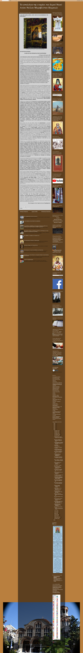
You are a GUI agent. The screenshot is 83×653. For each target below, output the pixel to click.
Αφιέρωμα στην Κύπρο (56, 386)
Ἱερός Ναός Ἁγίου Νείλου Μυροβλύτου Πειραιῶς (58, 250)
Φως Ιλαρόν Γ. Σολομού (57, 465)
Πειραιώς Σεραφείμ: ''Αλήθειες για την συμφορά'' (57, 486)
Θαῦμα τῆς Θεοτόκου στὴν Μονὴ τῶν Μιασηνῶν (58, 549)
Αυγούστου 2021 (57, 435)
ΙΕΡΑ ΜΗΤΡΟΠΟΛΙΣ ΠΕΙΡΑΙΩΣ (57, 585)
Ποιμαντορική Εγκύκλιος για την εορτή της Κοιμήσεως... (58, 473)
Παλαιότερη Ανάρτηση (45, 211)
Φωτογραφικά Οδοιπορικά (56, 414)
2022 (54, 428)
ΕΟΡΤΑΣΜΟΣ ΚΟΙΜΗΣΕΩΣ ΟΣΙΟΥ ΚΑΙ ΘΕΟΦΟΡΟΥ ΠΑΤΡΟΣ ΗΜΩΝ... (58, 478)
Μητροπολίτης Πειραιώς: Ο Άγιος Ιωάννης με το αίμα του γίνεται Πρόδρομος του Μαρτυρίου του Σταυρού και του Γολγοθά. (58, 580)
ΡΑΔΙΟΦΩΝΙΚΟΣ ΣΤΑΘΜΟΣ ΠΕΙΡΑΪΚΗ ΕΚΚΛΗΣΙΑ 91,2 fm (57, 587)
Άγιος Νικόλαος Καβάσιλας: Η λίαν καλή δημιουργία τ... (58, 483)
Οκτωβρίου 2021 (57, 433)
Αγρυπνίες (54, 380)
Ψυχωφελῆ (54, 415)
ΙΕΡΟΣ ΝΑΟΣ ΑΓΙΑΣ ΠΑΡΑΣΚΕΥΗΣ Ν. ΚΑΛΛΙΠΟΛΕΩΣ (58, 589)
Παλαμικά (54, 402)
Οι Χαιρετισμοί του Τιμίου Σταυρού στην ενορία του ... (58, 438)
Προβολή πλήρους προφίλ (57, 252)
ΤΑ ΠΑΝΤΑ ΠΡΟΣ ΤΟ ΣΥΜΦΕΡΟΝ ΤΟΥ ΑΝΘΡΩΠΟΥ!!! (57, 455)
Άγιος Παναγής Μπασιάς (56, 379)
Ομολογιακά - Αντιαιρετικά (26, 208)
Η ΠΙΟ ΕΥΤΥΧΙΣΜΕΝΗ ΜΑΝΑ (28, 259)
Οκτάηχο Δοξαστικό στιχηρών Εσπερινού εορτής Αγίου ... (57, 467)
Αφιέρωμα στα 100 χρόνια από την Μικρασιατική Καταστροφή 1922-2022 (57, 384)
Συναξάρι (54, 410)
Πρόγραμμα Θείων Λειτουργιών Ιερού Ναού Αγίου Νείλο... (58, 492)
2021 (54, 429)
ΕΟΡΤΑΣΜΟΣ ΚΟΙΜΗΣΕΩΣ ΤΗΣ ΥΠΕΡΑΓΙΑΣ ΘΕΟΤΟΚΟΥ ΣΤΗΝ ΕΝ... (58, 502)
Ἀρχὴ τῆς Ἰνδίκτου (56, 546)
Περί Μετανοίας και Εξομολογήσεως (55, 405)
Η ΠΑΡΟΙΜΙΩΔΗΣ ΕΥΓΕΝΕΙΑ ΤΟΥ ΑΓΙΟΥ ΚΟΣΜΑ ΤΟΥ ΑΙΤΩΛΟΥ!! (58, 443)
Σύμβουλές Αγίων (55, 409)
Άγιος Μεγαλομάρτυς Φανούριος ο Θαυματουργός (31, 240)
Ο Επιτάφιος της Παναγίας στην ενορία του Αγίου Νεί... (58, 470)
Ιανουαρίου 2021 (57, 518)
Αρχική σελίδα (34, 211)
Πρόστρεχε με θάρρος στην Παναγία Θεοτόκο (31, 245)
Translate (60, 96)
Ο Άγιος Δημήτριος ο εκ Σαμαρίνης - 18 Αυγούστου (57, 463)
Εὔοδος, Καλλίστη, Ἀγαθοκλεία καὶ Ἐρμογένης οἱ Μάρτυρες (58, 551)
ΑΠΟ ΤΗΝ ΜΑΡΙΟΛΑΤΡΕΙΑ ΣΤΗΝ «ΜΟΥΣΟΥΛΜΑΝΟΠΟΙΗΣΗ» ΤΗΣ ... (58, 508)
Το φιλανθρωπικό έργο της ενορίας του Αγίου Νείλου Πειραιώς (57, 412)
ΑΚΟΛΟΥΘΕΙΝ (55, 590)
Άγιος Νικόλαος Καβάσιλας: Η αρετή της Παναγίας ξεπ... (58, 452)
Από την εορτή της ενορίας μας (57, 382)
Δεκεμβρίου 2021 (57, 430)
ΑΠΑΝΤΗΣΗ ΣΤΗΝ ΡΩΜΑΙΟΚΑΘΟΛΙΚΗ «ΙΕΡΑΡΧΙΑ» (57, 505)
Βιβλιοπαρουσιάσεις (56, 389)
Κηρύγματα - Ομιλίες (56, 395)
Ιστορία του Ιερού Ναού (56, 391)
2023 (54, 427)
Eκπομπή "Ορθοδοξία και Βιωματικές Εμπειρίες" (56, 417)
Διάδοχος (59, 538)
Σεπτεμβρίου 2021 (57, 434)
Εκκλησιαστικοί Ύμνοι (56, 390)
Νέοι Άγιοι (54, 398)
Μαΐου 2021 (56, 513)
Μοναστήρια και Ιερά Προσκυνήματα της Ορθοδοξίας (57, 397)
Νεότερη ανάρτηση (24, 211)
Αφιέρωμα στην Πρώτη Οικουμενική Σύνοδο (56, 388)
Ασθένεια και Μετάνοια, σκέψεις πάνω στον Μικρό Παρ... (58, 494)
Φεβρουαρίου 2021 (57, 517)
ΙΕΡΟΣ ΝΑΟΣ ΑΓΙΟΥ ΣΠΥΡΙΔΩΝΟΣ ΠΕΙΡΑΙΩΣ (56, 592)
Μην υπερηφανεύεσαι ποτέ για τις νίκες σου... (31, 216)
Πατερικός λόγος (55, 403)
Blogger (48, 646)
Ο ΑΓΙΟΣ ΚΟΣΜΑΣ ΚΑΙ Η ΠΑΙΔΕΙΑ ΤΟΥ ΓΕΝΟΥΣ (58, 449)
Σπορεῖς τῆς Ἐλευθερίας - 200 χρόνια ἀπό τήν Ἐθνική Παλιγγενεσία (57, 407)
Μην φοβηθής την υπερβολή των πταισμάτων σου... (32, 235)
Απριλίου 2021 (56, 514)
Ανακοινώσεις (55, 381)
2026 (54, 423)
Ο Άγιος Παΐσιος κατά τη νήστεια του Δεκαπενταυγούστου (57, 489)
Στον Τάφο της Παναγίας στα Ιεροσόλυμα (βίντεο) (58, 475)
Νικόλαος (57, 554)
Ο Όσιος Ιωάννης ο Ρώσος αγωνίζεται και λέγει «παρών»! (58, 499)
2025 (54, 424)
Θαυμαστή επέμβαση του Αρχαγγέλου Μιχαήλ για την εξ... (58, 440)
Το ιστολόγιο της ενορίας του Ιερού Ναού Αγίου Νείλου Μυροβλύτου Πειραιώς (41, 6)
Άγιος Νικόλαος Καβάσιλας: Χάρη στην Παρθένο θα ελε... (58, 480)
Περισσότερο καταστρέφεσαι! (57, 445)
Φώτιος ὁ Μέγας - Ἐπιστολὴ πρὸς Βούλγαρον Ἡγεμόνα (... (58, 460)
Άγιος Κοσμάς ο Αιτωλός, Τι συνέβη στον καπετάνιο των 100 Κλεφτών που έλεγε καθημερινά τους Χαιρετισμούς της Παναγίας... (36, 231)
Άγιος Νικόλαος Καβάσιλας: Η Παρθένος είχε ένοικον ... (58, 458)
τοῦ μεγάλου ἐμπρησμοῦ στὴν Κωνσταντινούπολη (57, 553)
